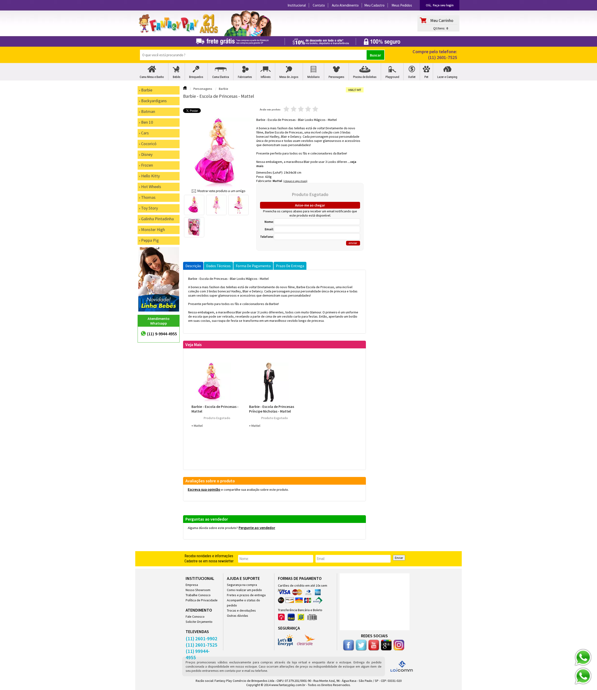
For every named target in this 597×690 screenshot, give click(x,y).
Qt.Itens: (439, 28)
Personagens (336, 77)
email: (321, 559)
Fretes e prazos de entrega (246, 595)
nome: (244, 559)
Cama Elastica (220, 77)
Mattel (277, 181)
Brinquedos (196, 77)
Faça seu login (443, 5)
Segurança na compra (242, 585)
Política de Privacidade (202, 600)
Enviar (399, 558)
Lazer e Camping (447, 77)
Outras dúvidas (237, 615)
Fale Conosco (195, 616)
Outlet (412, 77)
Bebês (176, 77)
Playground (392, 77)
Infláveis (266, 77)
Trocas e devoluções (241, 610)
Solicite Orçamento (199, 622)
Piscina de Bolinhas (364, 77)
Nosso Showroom (198, 590)
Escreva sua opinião (204, 489)
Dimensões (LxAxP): (270, 172)
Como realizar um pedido (244, 590)
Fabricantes (245, 77)
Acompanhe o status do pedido (243, 602)
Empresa (192, 585)
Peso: (260, 177)
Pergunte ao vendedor (257, 527)
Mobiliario (313, 77)
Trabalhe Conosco (198, 595)
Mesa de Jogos (288, 77)
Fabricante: (264, 181)
